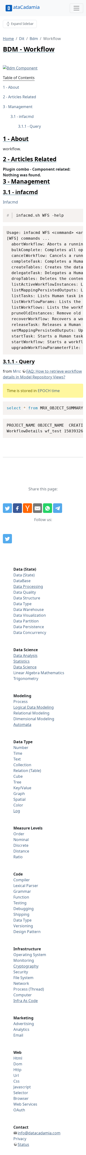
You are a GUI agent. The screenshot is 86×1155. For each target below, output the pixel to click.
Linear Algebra (26, 672)
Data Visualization (29, 615)
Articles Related (22, 96)
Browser (21, 1098)
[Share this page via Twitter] (7, 508)
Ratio (18, 856)
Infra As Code (25, 1000)
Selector (20, 1092)
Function (21, 897)
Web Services (25, 1104)
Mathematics (52, 672)
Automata (22, 724)
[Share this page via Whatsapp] (47, 508)
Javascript (22, 1087)
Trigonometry (25, 678)
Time (17, 753)
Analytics (21, 1029)
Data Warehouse (28, 609)
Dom (17, 1064)
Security (20, 972)
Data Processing (28, 586)
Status (23, 1144)
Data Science (25, 667)
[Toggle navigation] (76, 8)
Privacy (19, 1138)
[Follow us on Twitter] (7, 539)
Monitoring (23, 960)
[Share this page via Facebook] (17, 508)
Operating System (29, 954)
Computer (22, 995)
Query (35, 126)
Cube (18, 776)
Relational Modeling (31, 713)
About (13, 87)
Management (20, 106)
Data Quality (24, 592)
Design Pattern (27, 931)
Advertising (23, 1023)
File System (23, 977)
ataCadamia (26, 7)
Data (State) (24, 575)
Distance (21, 851)
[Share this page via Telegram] (57, 508)
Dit (21, 38)
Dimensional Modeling (33, 718)
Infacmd (10, 202)
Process (20, 701)
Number (20, 747)
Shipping (21, 914)
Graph (19, 793)
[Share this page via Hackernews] (27, 508)
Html (17, 1058)
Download (73, 213)
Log (16, 810)
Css (16, 1081)
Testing (20, 902)
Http (17, 1069)
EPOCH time (49, 390)
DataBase (22, 580)
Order (18, 833)
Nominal (21, 839)
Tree (17, 782)
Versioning (23, 926)
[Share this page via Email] (37, 508)
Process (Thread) (28, 989)
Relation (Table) (27, 770)
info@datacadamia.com (39, 1133)
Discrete (20, 845)
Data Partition (26, 621)
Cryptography (25, 966)
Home (8, 38)
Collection (22, 764)
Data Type (22, 603)
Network (21, 983)
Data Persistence (28, 626)
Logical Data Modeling (33, 707)
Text (17, 759)
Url (16, 1075)
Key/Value (22, 787)
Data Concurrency (29, 632)
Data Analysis (25, 655)
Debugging (23, 908)
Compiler (21, 879)
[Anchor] (32, 139)
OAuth (19, 1110)
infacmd (26, 116)
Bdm (34, 38)
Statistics (21, 661)
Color (18, 805)
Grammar (22, 891)
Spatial (19, 799)
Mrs (16, 371)
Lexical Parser (25, 885)
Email (18, 1035)
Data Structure (26, 598)
